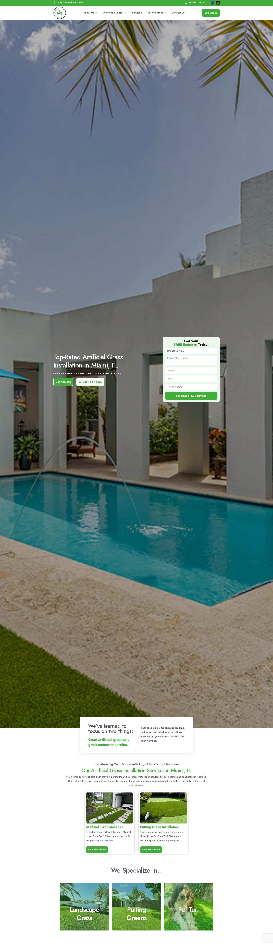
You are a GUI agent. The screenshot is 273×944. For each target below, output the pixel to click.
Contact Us (178, 12)
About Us (89, 12)
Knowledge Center (113, 12)
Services (137, 12)
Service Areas (155, 12)
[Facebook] (212, 3)
